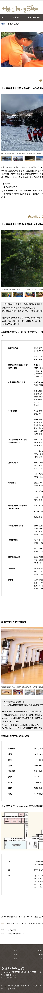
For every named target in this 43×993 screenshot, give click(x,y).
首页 (15, 951)
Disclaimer (4, 989)
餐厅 (15, 959)
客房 (15, 955)
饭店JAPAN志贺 (12, 968)
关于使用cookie (14, 989)
